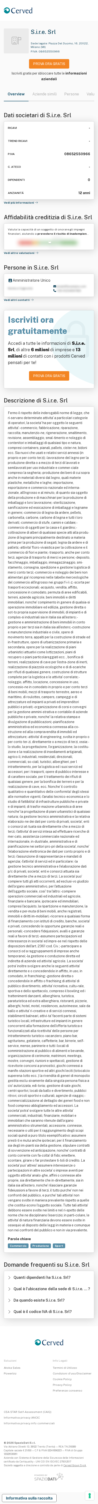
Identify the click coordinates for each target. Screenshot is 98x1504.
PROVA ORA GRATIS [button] (49, 64)
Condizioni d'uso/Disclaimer (72, 1373)
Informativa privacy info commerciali (29, 1423)
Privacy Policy (62, 1385)
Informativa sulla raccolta (29, 1498)
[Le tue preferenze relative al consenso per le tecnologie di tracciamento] (89, 1495)
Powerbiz (10, 1373)
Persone (71, 94)
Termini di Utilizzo (65, 1367)
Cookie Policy (62, 1379)
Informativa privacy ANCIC (22, 1417)
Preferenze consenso (67, 1390)
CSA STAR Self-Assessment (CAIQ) (27, 1412)
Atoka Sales (12, 1367)
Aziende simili (44, 94)
